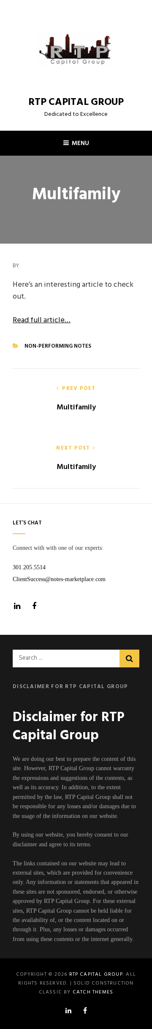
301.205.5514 (29, 567)
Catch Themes (93, 992)
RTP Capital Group (76, 102)
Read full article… (42, 320)
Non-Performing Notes (57, 346)
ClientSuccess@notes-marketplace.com (59, 579)
